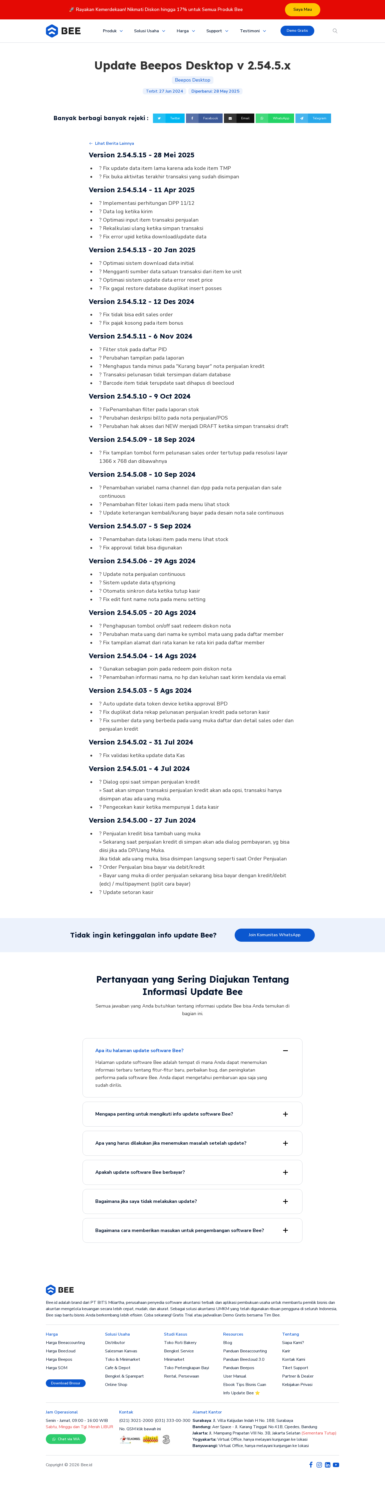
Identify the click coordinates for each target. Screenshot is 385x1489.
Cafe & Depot (117, 1368)
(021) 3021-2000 (136, 1420)
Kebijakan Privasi (297, 1385)
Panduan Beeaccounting (245, 1351)
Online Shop (116, 1385)
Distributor (115, 1343)
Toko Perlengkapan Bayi (186, 1368)
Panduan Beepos (238, 1368)
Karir (286, 1351)
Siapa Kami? (293, 1343)
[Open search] (335, 31)
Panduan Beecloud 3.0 (244, 1359)
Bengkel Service (179, 1351)
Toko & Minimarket (122, 1359)
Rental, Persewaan (181, 1376)
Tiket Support (295, 1368)
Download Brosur (65, 1383)
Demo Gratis (297, 30)
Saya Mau (302, 9)
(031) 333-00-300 (172, 1420)
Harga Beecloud (60, 1351)
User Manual (234, 1376)
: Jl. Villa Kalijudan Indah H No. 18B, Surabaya (242, 1420)
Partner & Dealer (298, 1376)
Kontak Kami (293, 1359)
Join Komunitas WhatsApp (274, 935)
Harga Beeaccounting (65, 1343)
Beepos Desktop (192, 80)
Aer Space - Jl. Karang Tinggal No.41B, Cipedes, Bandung (254, 1427)
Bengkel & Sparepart (124, 1376)
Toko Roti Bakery (180, 1343)
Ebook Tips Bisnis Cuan (244, 1385)
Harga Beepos (59, 1359)
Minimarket (174, 1359)
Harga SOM (56, 1368)
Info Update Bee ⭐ (241, 1393)
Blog (227, 1343)
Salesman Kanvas (121, 1351)
